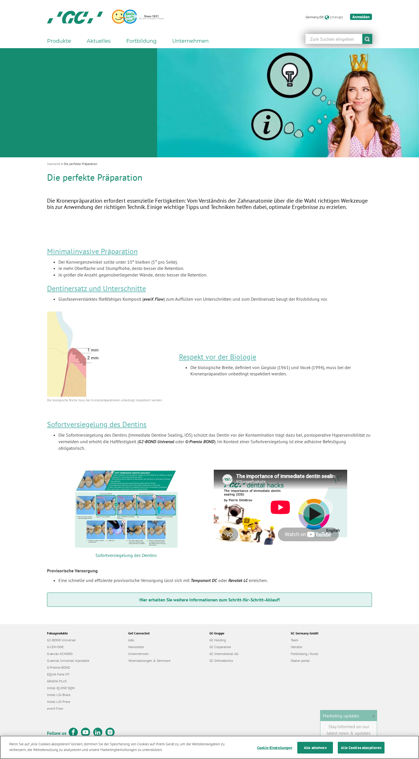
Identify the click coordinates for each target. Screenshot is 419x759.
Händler (296, 647)
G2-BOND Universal (61, 640)
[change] (336, 17)
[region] (209, 747)
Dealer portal (300, 660)
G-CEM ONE (55, 647)
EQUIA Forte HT (58, 674)
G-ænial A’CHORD (60, 654)
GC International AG (224, 654)
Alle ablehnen (315, 747)
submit (367, 39)
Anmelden (361, 16)
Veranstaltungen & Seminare (149, 660)
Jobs (131, 640)
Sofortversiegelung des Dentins (126, 555)
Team (294, 640)
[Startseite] (74, 17)
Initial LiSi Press (58, 701)
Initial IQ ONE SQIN (61, 688)
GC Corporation (220, 647)
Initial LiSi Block (58, 695)
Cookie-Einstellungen (274, 747)
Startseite (53, 164)
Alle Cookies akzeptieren (361, 747)
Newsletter (136, 647)
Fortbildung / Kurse (304, 654)
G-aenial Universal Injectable (68, 660)
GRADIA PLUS (57, 681)
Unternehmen (138, 654)
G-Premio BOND (58, 667)
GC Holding (218, 640)
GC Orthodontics (221, 660)
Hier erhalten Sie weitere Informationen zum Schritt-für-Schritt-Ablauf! (209, 600)
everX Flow (55, 708)
